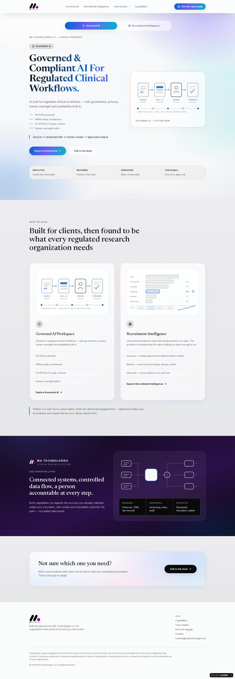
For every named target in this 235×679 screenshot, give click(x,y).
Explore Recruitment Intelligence (52, 136)
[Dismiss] (231, 675)
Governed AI (72, 6)
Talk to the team (97, 136)
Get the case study (192, 6)
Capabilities (141, 6)
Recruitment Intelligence (96, 6)
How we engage (184, 614)
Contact (179, 619)
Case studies (120, 6)
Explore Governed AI (47, 377)
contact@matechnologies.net (190, 623)
